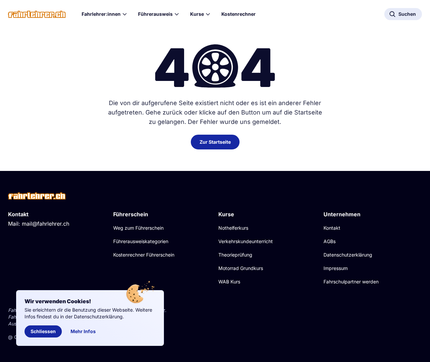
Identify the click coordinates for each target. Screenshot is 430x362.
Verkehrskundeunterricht (245, 241)
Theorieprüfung (235, 255)
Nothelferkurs (233, 228)
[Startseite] (37, 14)
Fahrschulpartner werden (351, 281)
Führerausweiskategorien (140, 241)
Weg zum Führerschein (138, 228)
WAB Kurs (229, 281)
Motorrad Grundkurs (240, 268)
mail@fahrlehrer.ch (45, 223)
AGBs (330, 241)
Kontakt (332, 228)
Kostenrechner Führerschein (143, 255)
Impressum (336, 268)
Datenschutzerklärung (348, 255)
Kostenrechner (238, 14)
